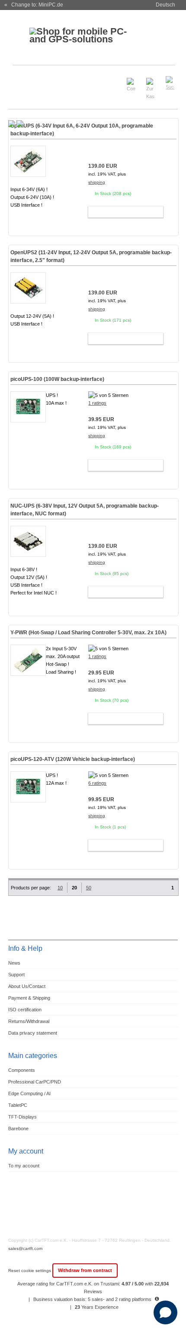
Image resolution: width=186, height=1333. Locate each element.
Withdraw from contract (85, 1270)
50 (88, 887)
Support (16, 974)
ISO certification (25, 1009)
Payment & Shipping (29, 998)
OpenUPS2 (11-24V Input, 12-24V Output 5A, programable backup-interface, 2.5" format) (91, 256)
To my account (23, 1165)
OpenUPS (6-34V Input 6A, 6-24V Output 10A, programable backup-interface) (81, 130)
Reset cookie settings (30, 1270)
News (14, 962)
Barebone (18, 1128)
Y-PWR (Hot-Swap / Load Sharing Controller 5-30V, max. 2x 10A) (88, 633)
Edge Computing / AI (29, 1093)
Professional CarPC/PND (34, 1081)
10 (60, 887)
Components (21, 1070)
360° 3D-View (28, 437)
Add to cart (122, 212)
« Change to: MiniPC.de (33, 5)
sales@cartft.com (25, 1248)
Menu (20, 79)
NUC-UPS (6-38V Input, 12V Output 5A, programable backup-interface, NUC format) (84, 510)
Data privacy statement (32, 1033)
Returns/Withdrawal (28, 1021)
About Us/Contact (26, 986)
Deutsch (165, 5)
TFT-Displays (22, 1116)
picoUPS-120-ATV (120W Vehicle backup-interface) (72, 759)
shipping (96, 182)
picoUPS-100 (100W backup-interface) (57, 379)
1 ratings (97, 403)
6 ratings (97, 783)
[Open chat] (165, 1312)
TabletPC (17, 1105)
